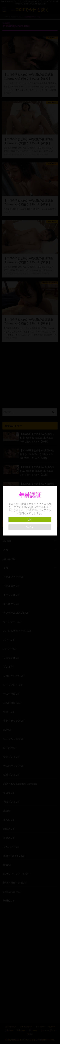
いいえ (30, 527)
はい (30, 519)
